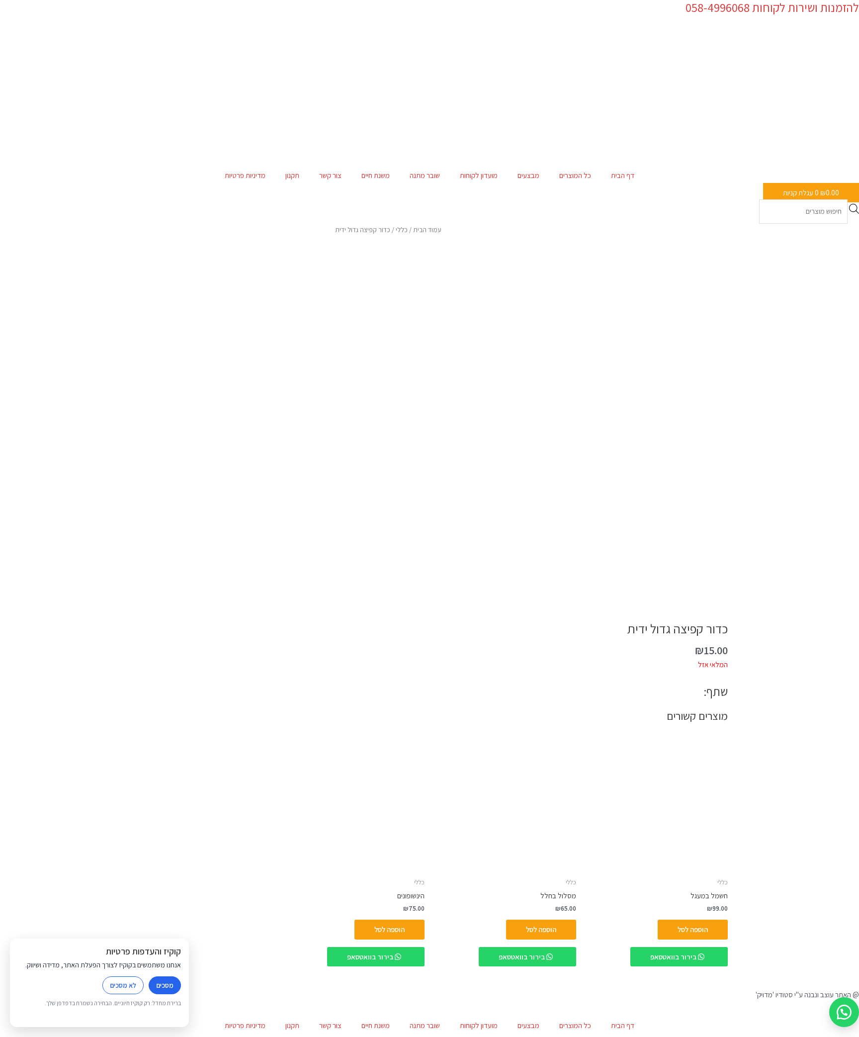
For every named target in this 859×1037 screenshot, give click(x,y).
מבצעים (528, 175)
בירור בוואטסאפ (674, 956)
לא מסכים (123, 985)
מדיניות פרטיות (245, 175)
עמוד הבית (427, 229)
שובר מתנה (425, 175)
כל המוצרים (575, 175)
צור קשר (330, 175)
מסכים (164, 985)
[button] (844, 1012)
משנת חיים (375, 175)
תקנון (292, 175)
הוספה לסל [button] (693, 929)
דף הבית (622, 175)
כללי (402, 229)
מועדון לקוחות (479, 175)
